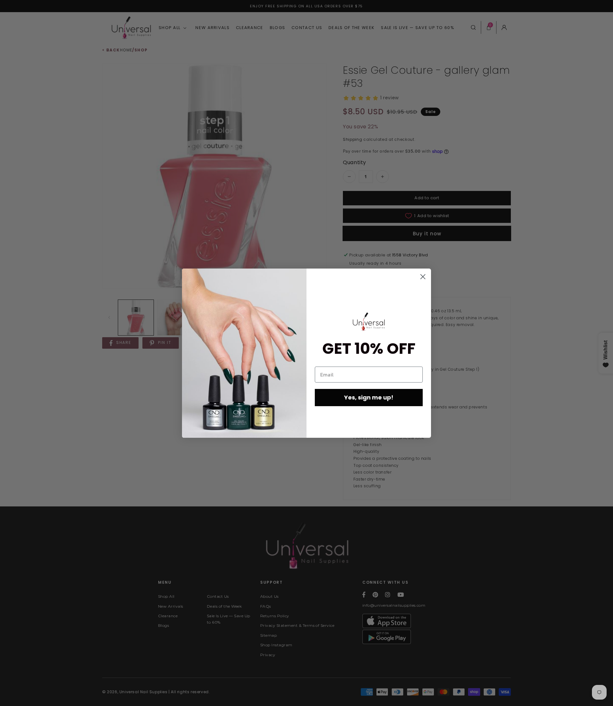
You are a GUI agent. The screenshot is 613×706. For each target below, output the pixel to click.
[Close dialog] (422, 276)
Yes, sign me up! (368, 397)
